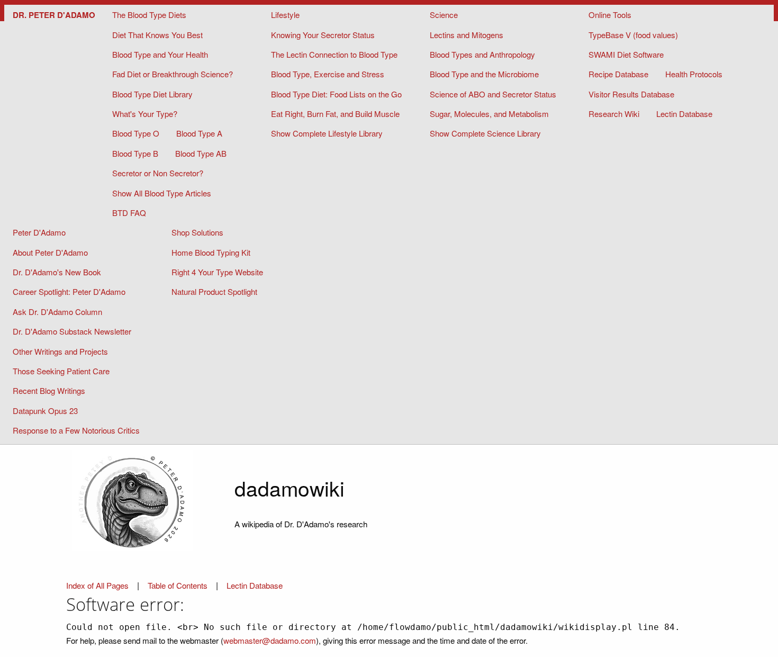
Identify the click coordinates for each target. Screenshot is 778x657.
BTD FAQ (129, 212)
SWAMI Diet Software (626, 54)
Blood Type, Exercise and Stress (327, 73)
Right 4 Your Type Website (217, 271)
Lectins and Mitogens (466, 34)
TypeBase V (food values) (633, 34)
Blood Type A (199, 133)
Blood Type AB (201, 153)
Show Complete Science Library (485, 133)
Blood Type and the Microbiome (484, 73)
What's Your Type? (144, 113)
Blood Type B (135, 153)
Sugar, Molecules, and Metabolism (489, 113)
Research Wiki (614, 113)
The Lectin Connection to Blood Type (334, 54)
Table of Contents (179, 585)
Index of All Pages (97, 585)
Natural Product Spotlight (214, 291)
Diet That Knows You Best (157, 34)
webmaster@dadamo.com (269, 640)
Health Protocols (693, 73)
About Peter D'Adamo (50, 252)
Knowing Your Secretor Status (323, 34)
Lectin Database (684, 113)
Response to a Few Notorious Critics (76, 430)
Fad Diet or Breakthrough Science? (172, 73)
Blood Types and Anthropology (482, 54)
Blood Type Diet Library (152, 94)
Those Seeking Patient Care (61, 370)
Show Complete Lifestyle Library (327, 133)
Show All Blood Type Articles (161, 193)
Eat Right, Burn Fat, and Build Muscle (335, 113)
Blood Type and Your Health (160, 54)
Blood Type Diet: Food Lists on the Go (336, 94)
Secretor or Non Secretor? (157, 172)
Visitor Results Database (631, 94)
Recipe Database (618, 73)
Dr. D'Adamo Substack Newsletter (72, 331)
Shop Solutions (197, 232)
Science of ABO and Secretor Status (493, 94)
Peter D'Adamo (39, 232)
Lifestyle (285, 14)
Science (444, 14)
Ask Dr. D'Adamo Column (57, 311)
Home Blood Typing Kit (210, 252)
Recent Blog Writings (49, 390)
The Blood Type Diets (149, 14)
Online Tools (610, 14)
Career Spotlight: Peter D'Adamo (69, 291)
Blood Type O (135, 133)
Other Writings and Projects (60, 351)
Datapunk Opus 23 (45, 410)
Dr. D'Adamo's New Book (57, 271)
